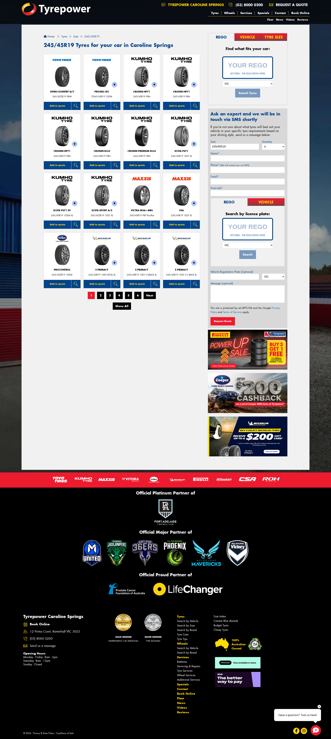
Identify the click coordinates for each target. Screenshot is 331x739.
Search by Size (186, 625)
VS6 (181, 210)
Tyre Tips (182, 639)
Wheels (229, 13)
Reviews (302, 19)
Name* (214, 153)
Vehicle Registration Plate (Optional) (231, 272)
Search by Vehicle (187, 621)
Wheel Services (186, 675)
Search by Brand (187, 630)
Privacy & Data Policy (43, 733)
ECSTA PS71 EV (62, 210)
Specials (263, 13)
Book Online (300, 13)
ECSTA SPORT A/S (102, 210)
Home (50, 36)
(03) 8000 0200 (249, 5)
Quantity (267, 142)
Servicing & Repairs (188, 666)
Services (246, 13)
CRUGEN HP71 (141, 91)
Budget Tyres (221, 625)
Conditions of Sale (65, 733)
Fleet (270, 19)
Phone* (229, 165)
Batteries (182, 662)
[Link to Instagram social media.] (304, 731)
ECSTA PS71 (181, 151)
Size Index (220, 616)
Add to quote (57, 105)
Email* (214, 176)
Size (212, 142)
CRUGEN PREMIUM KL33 (142, 151)
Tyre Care (182, 634)
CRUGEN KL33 (102, 151)
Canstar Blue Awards (226, 621)
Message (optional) (221, 283)
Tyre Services (184, 671)
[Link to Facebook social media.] (296, 731)
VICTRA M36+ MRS (142, 210)
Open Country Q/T (62, 91)
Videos (290, 19)
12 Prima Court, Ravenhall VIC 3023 (55, 632)
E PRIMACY (102, 269)
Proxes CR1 (101, 91)
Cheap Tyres (221, 630)
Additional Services (188, 680)
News (279, 19)
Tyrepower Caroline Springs (195, 5)
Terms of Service (232, 312)
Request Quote (223, 321)
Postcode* (216, 188)
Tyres (215, 13)
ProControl (62, 269)
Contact (280, 13)
